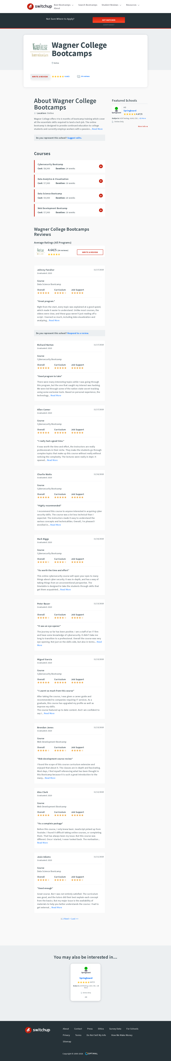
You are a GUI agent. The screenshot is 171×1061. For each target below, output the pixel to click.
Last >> (74, 918)
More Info (142, 126)
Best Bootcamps (62, 4)
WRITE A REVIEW (90, 252)
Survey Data (115, 1028)
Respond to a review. (78, 333)
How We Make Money (121, 1035)
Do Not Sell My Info (96, 1035)
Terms (78, 1035)
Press (90, 1028)
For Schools (132, 1028)
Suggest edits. (74, 137)
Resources (131, 4)
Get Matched (108, 20)
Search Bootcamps (87, 4)
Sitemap (67, 1041)
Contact (78, 1028)
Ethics (101, 1028)
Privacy (66, 1035)
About (57, 8)
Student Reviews (110, 4)
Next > (67, 918)
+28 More (142, 118)
